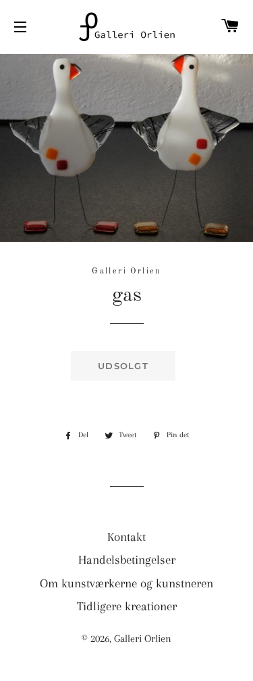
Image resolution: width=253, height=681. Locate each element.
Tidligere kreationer (127, 606)
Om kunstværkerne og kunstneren (126, 583)
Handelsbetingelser (126, 559)
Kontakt (126, 537)
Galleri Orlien (142, 639)
